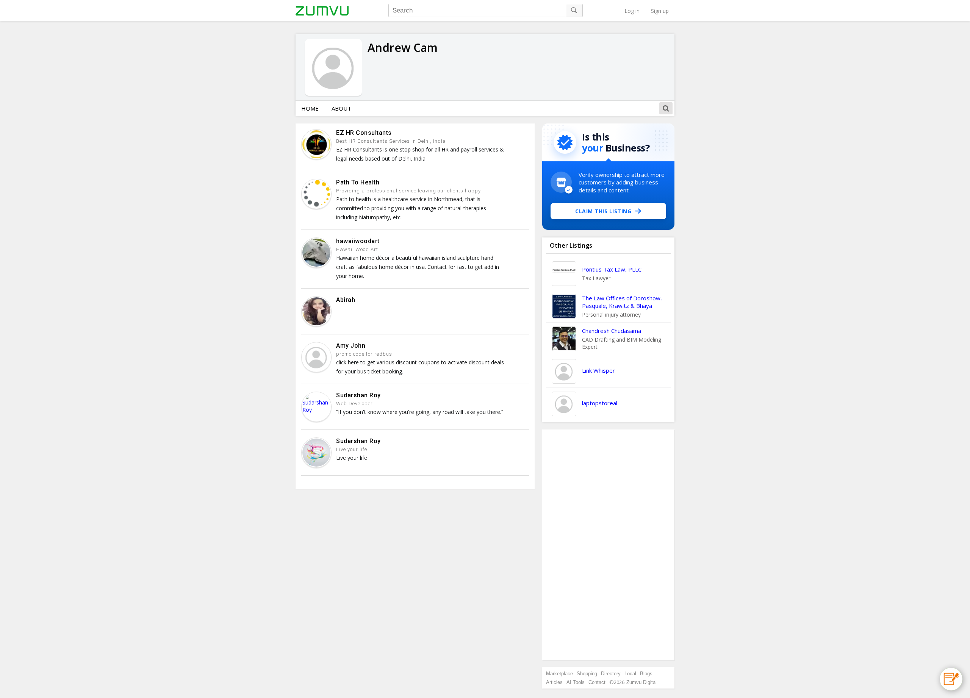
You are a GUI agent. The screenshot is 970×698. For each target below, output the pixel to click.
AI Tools (575, 682)
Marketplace (559, 673)
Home (310, 108)
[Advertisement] (608, 544)
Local (630, 673)
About (341, 108)
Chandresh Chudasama (611, 330)
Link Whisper (598, 370)
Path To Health (357, 182)
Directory (611, 673)
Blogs (646, 673)
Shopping (587, 673)
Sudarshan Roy (358, 395)
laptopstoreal (599, 403)
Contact (596, 682)
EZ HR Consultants (364, 132)
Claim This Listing (603, 211)
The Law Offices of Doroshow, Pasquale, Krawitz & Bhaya (622, 301)
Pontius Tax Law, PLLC (611, 269)
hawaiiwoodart (358, 241)
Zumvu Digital (641, 682)
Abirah (345, 299)
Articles (554, 682)
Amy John (350, 345)
